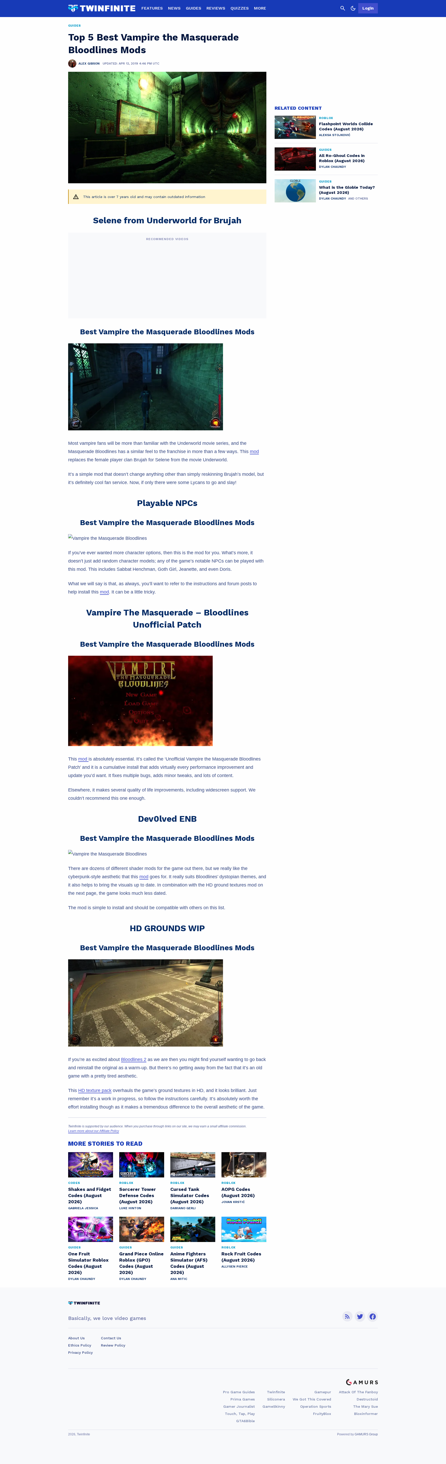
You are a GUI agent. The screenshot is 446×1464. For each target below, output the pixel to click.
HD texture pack (95, 1090)
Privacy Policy (80, 1352)
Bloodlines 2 (133, 1059)
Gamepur (322, 1392)
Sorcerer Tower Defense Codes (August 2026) (137, 1195)
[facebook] (372, 1316)
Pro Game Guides (239, 1392)
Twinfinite (276, 1392)
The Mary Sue (365, 1406)
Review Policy (113, 1345)
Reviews (215, 8)
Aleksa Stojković (334, 135)
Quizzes (239, 8)
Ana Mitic (178, 1279)
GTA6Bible (245, 1421)
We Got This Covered (312, 1399)
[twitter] (360, 1316)
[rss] (347, 1316)
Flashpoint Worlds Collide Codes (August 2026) (346, 126)
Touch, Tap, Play (240, 1414)
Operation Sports (315, 1406)
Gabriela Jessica (83, 1208)
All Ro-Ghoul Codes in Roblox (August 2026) (342, 158)
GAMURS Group (366, 1434)
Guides (193, 8)
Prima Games (242, 1399)
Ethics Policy (79, 1345)
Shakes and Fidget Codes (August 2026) (89, 1195)
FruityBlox (322, 1414)
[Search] (343, 8)
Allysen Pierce (234, 1266)
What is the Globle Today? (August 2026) (347, 190)
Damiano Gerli (183, 1208)
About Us (76, 1338)
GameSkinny (273, 1406)
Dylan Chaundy (81, 1279)
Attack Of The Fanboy (358, 1392)
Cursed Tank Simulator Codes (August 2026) (189, 1195)
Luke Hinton (130, 1208)
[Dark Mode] (353, 8)
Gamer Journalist (239, 1406)
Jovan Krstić (233, 1202)
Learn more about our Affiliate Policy (93, 1131)
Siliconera (276, 1399)
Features (152, 8)
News (174, 8)
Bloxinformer (366, 1414)
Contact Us (111, 1338)
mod (254, 451)
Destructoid (367, 1399)
